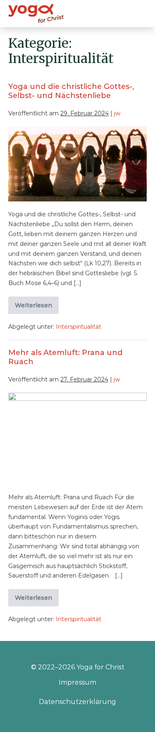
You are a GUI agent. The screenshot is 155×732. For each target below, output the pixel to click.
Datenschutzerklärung (77, 702)
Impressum (77, 682)
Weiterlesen (37, 308)
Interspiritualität (78, 326)
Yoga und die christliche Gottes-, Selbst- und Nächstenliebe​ (71, 91)
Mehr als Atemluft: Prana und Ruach (65, 357)
